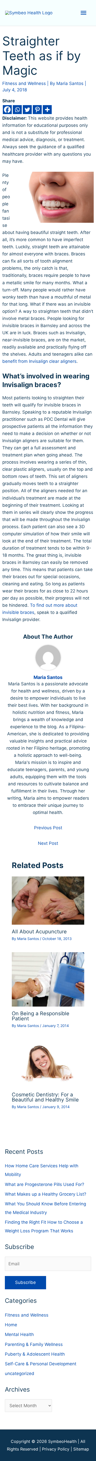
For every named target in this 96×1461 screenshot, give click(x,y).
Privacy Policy (55, 1449)
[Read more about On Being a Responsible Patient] (48, 979)
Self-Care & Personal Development (40, 1363)
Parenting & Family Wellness (34, 1344)
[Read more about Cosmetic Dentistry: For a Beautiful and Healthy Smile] (48, 1063)
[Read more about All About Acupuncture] (48, 900)
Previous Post (48, 827)
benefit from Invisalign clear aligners (39, 361)
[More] (47, 109)
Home (11, 1324)
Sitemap (81, 1449)
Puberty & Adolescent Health (35, 1354)
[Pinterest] (37, 109)
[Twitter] (27, 109)
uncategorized (19, 1373)
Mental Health (19, 1334)
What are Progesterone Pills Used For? (44, 1184)
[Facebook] (7, 109)
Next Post (48, 843)
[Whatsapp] (17, 109)
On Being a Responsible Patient (40, 1016)
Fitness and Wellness (24, 83)
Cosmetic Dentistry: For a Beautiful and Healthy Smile (45, 1097)
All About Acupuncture (39, 931)
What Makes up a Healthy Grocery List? (45, 1194)
